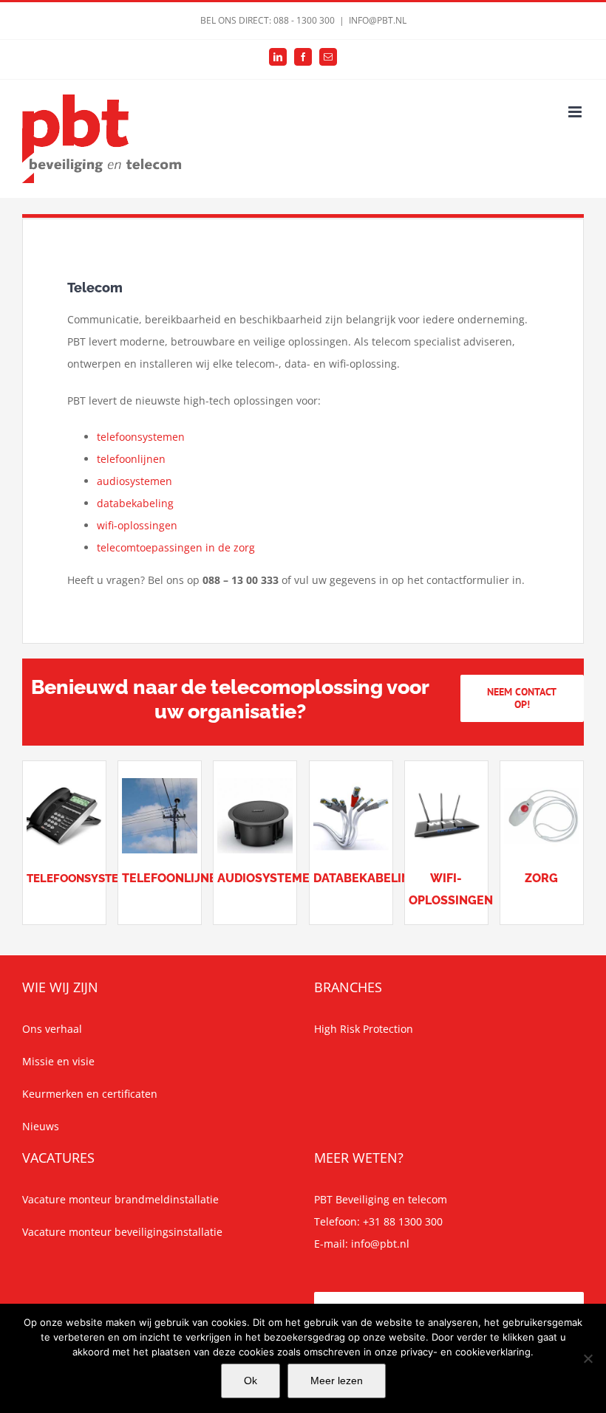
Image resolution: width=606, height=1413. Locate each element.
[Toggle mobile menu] (576, 112)
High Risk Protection (363, 1029)
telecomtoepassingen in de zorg (176, 547)
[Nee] (587, 1358)
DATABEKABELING (366, 878)
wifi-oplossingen (137, 525)
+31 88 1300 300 (403, 1221)
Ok (250, 1380)
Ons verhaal (52, 1029)
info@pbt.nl (380, 1244)
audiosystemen (134, 481)
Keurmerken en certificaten (89, 1094)
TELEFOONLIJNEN (173, 878)
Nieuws (40, 1126)
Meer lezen (336, 1380)
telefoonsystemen (141, 437)
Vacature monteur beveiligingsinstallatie (122, 1232)
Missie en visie (58, 1061)
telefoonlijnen (131, 459)
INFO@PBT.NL (377, 20)
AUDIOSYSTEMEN (268, 878)
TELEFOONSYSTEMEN (85, 878)
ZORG (541, 878)
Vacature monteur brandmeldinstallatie (120, 1199)
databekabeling (135, 503)
